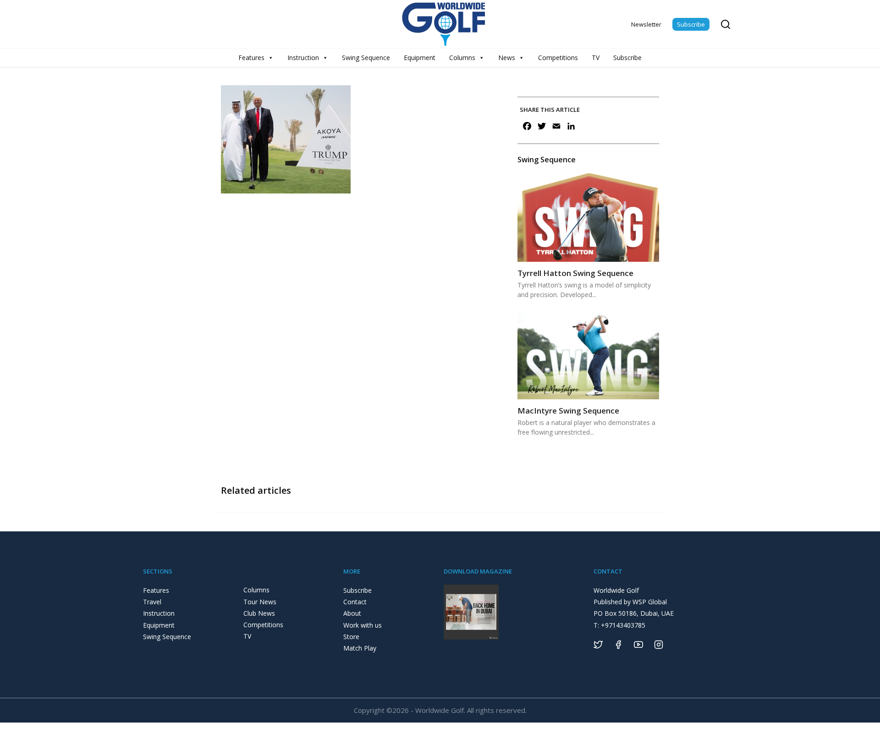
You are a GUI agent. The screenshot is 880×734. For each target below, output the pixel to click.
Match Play (359, 648)
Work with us (362, 625)
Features (251, 57)
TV (596, 57)
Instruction (303, 57)
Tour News (259, 601)
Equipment (419, 57)
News (506, 57)
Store (351, 636)
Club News (259, 613)
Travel (152, 601)
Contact (355, 601)
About (352, 613)
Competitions (558, 57)
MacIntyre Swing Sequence (568, 410)
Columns (462, 57)
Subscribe (691, 24)
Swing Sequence (366, 57)
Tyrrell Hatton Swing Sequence (575, 273)
